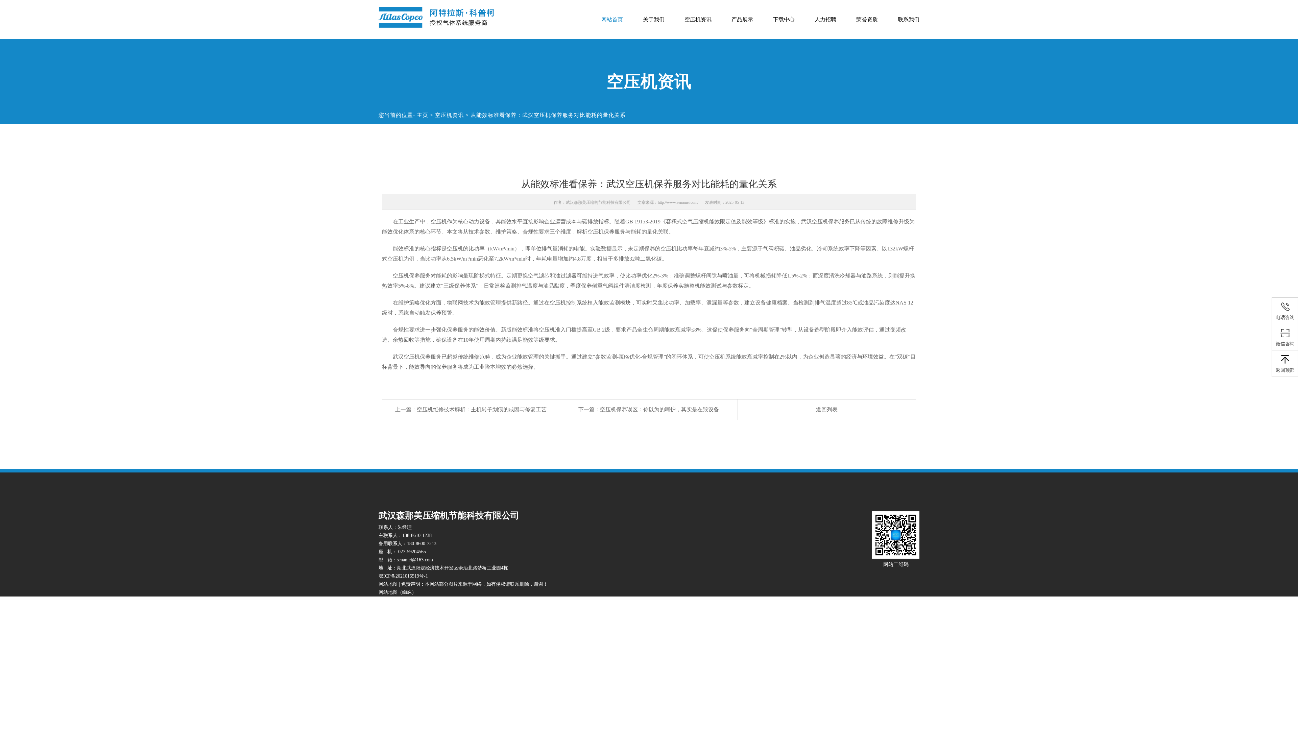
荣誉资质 (867, 19)
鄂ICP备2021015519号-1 (403, 576)
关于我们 (654, 19)
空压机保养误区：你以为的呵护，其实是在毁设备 (659, 409)
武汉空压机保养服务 (825, 221)
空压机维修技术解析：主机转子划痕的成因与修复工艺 (482, 409)
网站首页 (612, 19)
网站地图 (388, 584)
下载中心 (784, 19)
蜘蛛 (407, 592)
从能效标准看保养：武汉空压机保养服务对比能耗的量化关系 (548, 115)
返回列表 (827, 409)
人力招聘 (825, 19)
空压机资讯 (698, 19)
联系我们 (908, 19)
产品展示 (742, 19)
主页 (422, 115)
